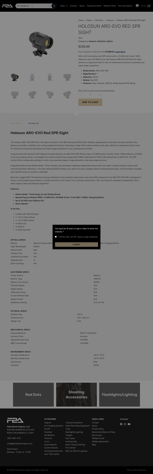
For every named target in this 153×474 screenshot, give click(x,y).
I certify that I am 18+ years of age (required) (78, 237)
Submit (76, 244)
